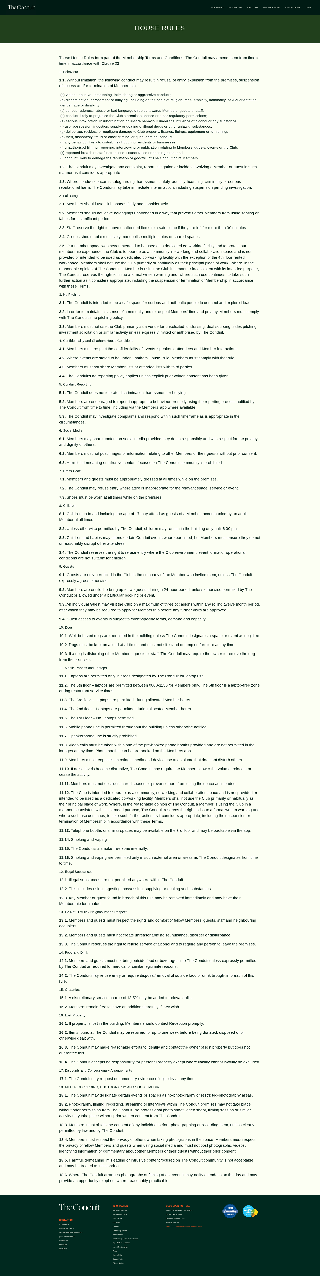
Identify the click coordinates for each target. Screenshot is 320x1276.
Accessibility (117, 1255)
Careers (116, 1226)
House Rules (118, 1235)
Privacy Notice (118, 1263)
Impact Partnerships (120, 1247)
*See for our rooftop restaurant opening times (184, 1226)
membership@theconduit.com (70, 1232)
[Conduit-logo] (21, 7)
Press (115, 1251)
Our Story (116, 1222)
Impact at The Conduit (121, 1243)
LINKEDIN (63, 1249)
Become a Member (120, 1210)
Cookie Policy (118, 1259)
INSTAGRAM (64, 1241)
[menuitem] (217, 7)
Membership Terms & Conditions (125, 1239)
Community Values (120, 1231)
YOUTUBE (63, 1245)
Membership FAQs (120, 1214)
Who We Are (117, 1218)
